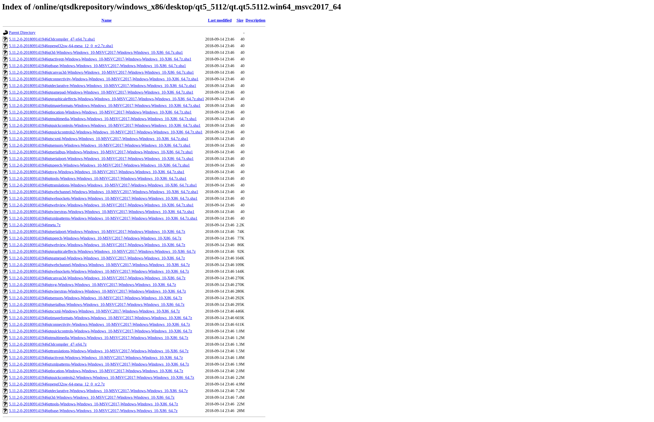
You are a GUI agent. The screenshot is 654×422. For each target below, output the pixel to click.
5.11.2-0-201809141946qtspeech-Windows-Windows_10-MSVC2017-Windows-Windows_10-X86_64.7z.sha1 (99, 165)
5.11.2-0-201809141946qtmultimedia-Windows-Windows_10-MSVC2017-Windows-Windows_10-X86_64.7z (98, 338)
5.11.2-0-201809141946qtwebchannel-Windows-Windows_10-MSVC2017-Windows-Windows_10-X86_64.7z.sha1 (103, 192)
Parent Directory (22, 32)
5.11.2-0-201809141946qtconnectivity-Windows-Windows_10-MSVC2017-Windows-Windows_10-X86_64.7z (99, 324)
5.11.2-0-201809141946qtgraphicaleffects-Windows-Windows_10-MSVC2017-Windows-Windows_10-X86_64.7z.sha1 (106, 99)
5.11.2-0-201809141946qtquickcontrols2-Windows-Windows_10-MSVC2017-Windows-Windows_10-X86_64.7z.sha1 (106, 132)
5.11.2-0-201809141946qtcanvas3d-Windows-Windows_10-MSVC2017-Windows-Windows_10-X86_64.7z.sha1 (101, 72)
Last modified (220, 20)
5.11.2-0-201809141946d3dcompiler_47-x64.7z (48, 344)
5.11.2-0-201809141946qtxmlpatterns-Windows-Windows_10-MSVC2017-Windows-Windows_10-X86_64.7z (99, 364)
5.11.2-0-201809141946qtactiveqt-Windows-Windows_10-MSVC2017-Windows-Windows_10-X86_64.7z (96, 357)
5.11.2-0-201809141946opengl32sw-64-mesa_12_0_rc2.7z (57, 384)
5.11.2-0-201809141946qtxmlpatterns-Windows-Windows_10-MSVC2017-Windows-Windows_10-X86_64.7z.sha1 (103, 218)
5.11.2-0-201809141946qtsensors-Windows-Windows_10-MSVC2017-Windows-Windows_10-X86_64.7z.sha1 (100, 145)
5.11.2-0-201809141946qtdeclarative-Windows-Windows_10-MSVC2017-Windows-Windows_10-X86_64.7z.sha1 (102, 85)
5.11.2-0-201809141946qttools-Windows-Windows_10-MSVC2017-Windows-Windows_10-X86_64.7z (93, 404)
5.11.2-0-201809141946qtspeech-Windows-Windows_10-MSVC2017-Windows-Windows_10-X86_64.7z (95, 238)
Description (255, 20)
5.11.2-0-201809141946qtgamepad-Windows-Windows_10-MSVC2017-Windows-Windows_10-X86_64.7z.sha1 (101, 92)
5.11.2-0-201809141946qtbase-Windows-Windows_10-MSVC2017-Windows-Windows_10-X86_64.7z (93, 410)
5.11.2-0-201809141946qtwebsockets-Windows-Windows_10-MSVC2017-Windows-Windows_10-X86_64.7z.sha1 (103, 198)
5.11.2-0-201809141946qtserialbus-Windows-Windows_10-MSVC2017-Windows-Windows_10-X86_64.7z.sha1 (101, 152)
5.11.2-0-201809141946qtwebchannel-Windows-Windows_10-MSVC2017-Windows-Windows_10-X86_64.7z (99, 265)
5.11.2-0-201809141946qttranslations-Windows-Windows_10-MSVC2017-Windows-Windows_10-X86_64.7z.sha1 (103, 185)
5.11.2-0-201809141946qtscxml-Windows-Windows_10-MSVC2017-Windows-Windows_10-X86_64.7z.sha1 (98, 138)
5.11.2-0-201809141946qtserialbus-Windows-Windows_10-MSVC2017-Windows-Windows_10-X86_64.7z (96, 304)
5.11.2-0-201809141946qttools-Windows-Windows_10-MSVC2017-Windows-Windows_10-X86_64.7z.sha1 (97, 178)
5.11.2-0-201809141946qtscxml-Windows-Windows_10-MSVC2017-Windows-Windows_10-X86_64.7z (94, 311)
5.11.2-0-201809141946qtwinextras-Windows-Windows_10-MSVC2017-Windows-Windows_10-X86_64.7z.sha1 (101, 211)
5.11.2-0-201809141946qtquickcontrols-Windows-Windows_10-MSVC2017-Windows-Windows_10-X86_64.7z (100, 331)
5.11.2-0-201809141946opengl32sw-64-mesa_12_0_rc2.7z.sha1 (61, 46)
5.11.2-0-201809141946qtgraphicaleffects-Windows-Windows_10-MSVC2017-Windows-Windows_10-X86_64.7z (102, 251)
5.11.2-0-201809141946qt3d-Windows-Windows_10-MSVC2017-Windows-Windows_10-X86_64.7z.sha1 (96, 52)
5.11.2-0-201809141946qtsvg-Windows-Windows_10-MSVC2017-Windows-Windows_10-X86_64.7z (92, 284)
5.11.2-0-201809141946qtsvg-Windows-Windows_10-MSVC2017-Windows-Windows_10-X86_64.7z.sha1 (96, 172)
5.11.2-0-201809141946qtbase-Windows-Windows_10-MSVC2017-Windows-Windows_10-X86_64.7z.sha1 (97, 66)
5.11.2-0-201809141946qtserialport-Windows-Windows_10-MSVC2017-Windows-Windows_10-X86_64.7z (97, 231)
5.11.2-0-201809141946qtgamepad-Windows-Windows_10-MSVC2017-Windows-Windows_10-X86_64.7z (97, 258)
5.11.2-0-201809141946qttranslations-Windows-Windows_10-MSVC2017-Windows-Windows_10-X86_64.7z (99, 351)
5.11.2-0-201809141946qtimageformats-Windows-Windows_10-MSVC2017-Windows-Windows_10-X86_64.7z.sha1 (105, 105)
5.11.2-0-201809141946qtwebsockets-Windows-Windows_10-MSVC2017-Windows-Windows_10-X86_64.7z (99, 271)
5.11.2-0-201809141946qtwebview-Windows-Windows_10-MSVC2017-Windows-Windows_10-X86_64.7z (97, 245)
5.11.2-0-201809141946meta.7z (35, 225)
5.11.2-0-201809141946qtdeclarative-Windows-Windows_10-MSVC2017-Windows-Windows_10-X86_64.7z (98, 391)
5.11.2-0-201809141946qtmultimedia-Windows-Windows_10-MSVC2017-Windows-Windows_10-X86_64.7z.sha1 (103, 119)
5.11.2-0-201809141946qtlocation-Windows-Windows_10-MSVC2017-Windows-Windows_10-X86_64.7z (96, 371)
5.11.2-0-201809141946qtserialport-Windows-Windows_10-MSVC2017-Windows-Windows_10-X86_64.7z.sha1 (101, 158)
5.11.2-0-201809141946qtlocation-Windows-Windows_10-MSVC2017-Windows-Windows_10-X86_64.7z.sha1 (100, 112)
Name (106, 20)
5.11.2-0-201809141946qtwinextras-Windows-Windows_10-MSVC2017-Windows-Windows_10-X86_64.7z (97, 291)
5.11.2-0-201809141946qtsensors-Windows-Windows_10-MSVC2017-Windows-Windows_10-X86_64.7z (95, 298)
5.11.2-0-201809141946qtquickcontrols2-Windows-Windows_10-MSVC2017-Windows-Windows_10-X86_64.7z (101, 377)
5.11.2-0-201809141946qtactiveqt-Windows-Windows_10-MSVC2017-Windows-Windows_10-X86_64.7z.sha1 (100, 59)
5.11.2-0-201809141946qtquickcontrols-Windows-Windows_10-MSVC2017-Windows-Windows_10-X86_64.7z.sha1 (105, 125)
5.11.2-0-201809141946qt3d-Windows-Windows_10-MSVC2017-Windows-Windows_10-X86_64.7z (91, 397)
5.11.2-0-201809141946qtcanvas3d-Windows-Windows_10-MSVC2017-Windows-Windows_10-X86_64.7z (97, 278)
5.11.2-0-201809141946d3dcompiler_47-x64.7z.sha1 (52, 39)
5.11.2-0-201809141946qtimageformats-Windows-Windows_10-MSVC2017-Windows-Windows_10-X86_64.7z (100, 318)
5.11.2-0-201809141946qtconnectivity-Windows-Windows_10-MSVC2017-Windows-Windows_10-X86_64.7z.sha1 (103, 79)
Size (240, 20)
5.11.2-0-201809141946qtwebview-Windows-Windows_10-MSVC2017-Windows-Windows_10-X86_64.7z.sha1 (101, 205)
